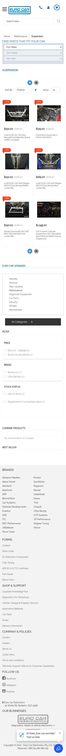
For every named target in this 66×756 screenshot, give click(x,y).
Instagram (11, 685)
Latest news (8, 654)
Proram (37, 477)
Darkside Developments (14, 507)
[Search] (58, 21)
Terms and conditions (13, 660)
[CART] (57, 7)
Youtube (10, 691)
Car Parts (7, 614)
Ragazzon (38, 486)
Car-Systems (8, 502)
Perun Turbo (8, 532)
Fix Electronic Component (15, 557)
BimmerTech (8, 498)
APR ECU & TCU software (15, 568)
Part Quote (7, 574)
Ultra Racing (16, 376)
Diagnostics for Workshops (15, 597)
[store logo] (19, 10)
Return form (8, 580)
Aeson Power (8, 482)
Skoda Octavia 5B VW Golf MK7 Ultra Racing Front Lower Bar (16, 233)
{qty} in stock (16, 394)
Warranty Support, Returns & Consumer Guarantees (28, 666)
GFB (4, 515)
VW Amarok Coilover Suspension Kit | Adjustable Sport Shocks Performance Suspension (48, 235)
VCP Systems (40, 515)
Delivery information (12, 626)
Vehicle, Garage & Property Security (20, 603)
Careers (6, 637)
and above (20, 354)
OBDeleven (8, 527)
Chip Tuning (8, 562)
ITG (4, 519)
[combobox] (28, 21)
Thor (36, 502)
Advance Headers (11, 477)
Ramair (37, 490)
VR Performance (42, 519)
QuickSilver (39, 482)
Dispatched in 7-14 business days (26, 402)
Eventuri (6, 511)
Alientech (7, 486)
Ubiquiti (37, 507)
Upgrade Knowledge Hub (15, 591)
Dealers (6, 643)
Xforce (37, 527)
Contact (6, 545)
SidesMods (39, 494)
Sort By (8, 90)
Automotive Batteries (12, 608)
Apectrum (14, 372)
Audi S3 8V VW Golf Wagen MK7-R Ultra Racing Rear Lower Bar (49, 185)
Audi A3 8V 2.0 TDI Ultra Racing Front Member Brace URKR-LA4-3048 (17, 137)
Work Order (8, 551)
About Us (7, 649)
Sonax (37, 498)
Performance (20, 36)
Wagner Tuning (41, 523)
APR (4, 494)
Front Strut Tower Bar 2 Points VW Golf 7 (46, 136)
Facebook (11, 678)
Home (7, 36)
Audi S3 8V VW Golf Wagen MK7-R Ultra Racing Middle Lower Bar (17, 185)
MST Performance (11, 523)
